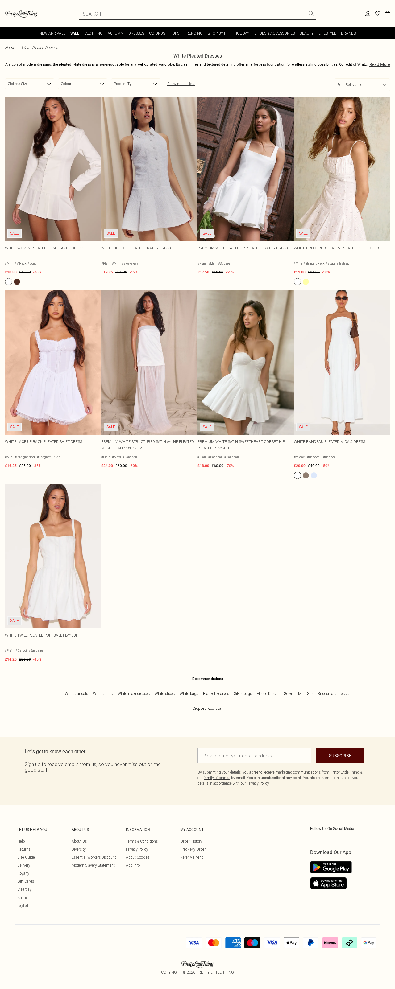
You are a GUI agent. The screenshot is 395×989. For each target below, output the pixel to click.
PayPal (22, 905)
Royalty (23, 873)
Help (21, 841)
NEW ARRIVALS (52, 33)
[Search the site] (311, 13)
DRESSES (136, 33)
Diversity (79, 849)
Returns (23, 849)
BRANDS (348, 33)
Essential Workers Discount (94, 857)
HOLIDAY (241, 33)
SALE (74, 33)
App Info (133, 865)
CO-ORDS (157, 33)
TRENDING (193, 33)
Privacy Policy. (258, 783)
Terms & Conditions (142, 841)
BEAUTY (307, 33)
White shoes (165, 693)
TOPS (174, 33)
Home (10, 47)
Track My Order (193, 849)
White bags (189, 693)
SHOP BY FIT (218, 33)
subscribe (340, 755)
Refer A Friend (192, 857)
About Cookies (137, 857)
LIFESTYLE (327, 33)
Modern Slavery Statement (93, 865)
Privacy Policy (137, 849)
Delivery (23, 865)
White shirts (103, 693)
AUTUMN (115, 33)
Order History (191, 841)
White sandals (76, 693)
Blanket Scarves (216, 693)
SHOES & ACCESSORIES (274, 33)
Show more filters (181, 83)
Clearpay (24, 889)
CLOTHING (93, 33)
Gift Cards (25, 881)
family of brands (217, 777)
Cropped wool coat (207, 708)
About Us (79, 841)
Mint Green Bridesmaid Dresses (324, 693)
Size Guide (26, 857)
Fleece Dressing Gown (275, 693)
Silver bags (243, 693)
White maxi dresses (134, 693)
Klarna (22, 897)
